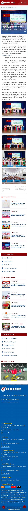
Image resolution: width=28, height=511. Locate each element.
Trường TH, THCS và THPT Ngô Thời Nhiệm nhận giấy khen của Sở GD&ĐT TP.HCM (18, 317)
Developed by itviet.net (15, 509)
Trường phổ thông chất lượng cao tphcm (14, 499)
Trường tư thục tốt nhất (14, 492)
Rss (3, 486)
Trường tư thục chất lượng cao (18, 502)
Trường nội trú (4, 490)
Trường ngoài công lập (15, 494)
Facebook (8, 486)
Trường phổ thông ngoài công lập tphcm (10, 501)
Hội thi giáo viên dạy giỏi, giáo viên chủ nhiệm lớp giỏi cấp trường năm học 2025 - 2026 (18, 296)
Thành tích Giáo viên (12, 7)
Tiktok (18, 486)
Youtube (13, 486)
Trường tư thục (4, 492)
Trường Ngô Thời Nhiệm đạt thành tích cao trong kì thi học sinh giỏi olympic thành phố (18, 285)
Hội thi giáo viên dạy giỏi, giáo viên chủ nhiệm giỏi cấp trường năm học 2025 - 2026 (18, 306)
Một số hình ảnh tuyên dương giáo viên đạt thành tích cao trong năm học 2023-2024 (18, 215)
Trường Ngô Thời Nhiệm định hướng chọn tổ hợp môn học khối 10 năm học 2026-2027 (18, 328)
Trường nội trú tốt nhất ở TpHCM (15, 490)
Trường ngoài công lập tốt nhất (15, 495)
